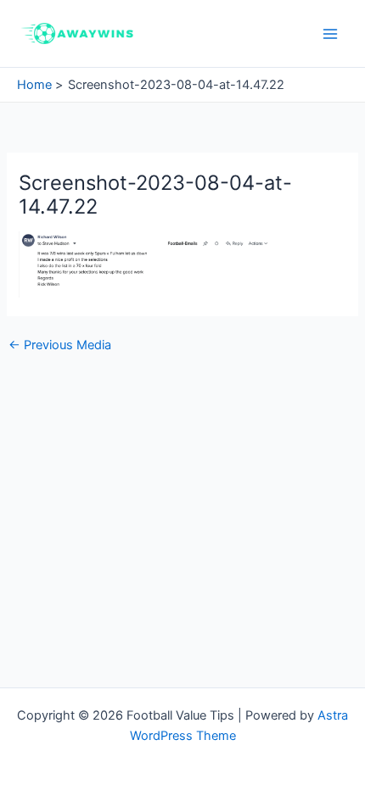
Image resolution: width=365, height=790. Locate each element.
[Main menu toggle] (330, 34)
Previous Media (59, 345)
